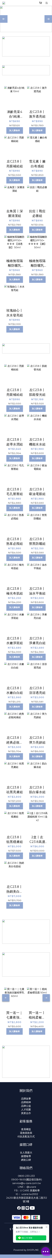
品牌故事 (26, 1098)
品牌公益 (26, 1105)
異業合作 (26, 1113)
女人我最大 (26, 1152)
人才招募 (26, 1109)
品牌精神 (26, 1102)
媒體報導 (26, 1156)
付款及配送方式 (26, 1136)
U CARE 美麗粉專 (30, 1190)
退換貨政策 (26, 1132)
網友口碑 (26, 1159)
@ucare (31, 1186)
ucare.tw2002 (29, 1194)
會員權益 (26, 1129)
